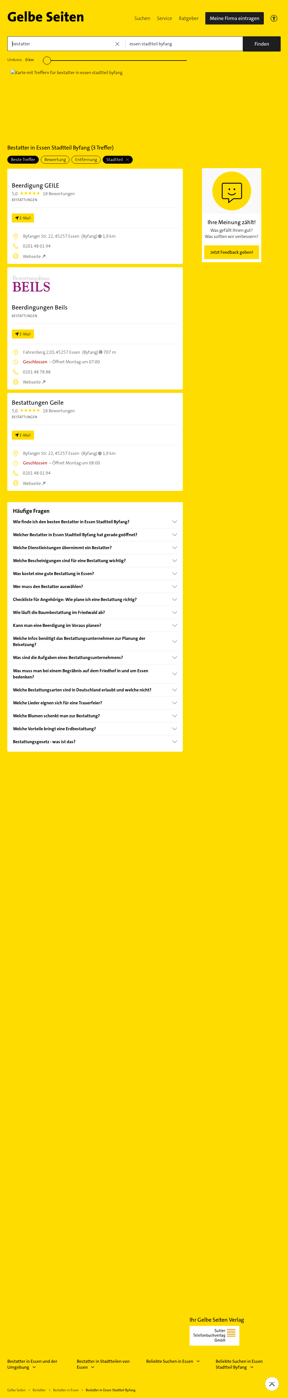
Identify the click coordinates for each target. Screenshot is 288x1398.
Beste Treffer (23, 159)
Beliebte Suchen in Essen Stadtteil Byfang (239, 1364)
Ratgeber (189, 18)
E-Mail (25, 218)
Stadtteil (115, 159)
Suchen (142, 18)
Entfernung (86, 159)
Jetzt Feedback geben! (231, 252)
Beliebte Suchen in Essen (169, 1361)
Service (164, 18)
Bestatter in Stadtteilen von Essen (103, 1364)
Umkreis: (20, 59)
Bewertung (55, 159)
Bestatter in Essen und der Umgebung (32, 1364)
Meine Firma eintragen (234, 18)
